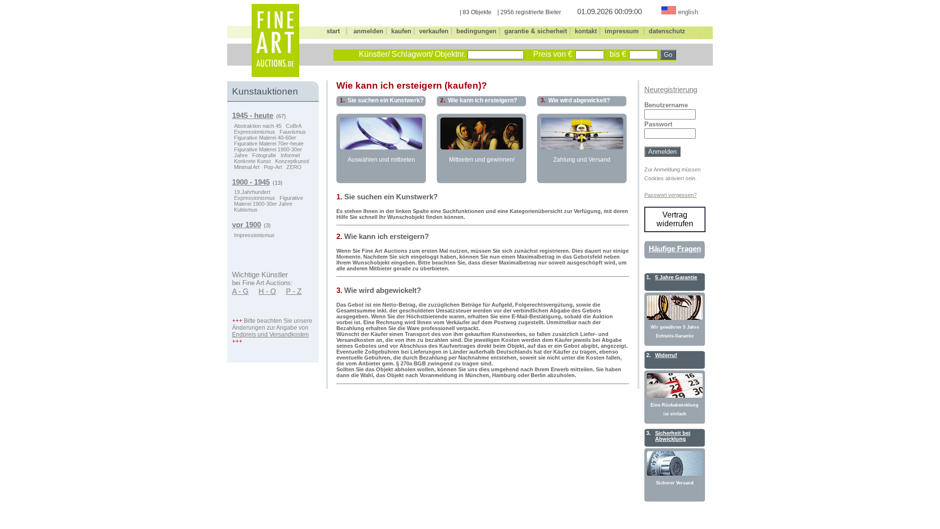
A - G (240, 291)
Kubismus (246, 210)
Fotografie (264, 155)
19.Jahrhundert (252, 192)
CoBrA (294, 126)
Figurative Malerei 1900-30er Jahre (268, 201)
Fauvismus (293, 132)
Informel (290, 155)
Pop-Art (273, 167)
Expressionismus (254, 132)
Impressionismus (254, 235)
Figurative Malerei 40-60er (265, 138)
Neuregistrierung (670, 90)
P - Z (294, 291)
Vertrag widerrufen (675, 219)
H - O (267, 291)
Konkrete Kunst (252, 161)
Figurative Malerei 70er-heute (269, 143)
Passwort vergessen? (670, 195)
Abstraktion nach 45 (258, 126)
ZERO (294, 167)
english (688, 12)
